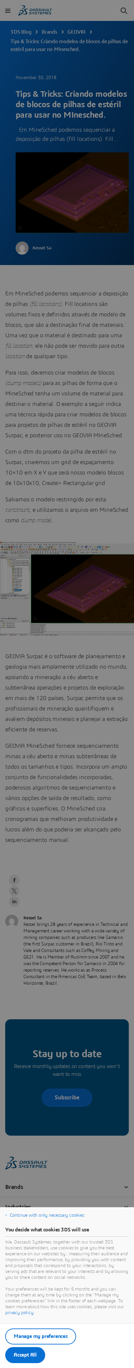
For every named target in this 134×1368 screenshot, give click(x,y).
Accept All (25, 1355)
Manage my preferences (41, 1336)
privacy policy (19, 1312)
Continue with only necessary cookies (47, 1215)
